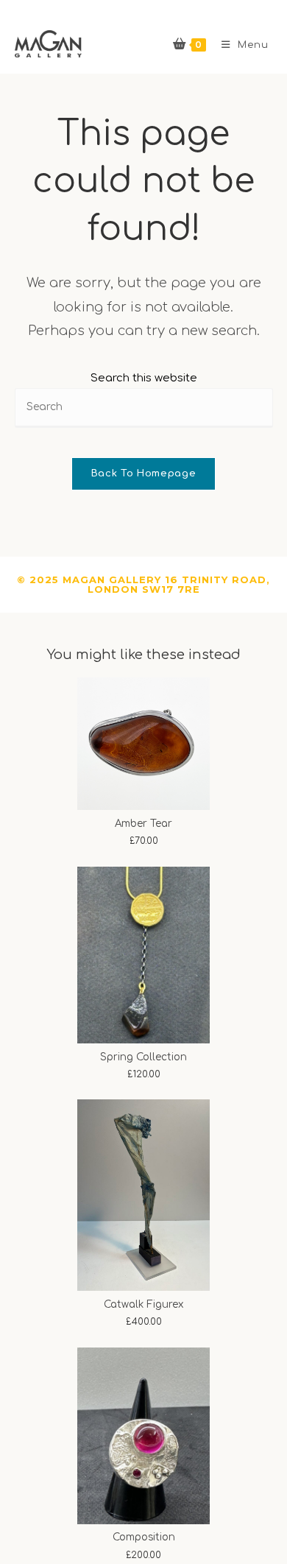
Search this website (144, 378)
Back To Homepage (143, 473)
